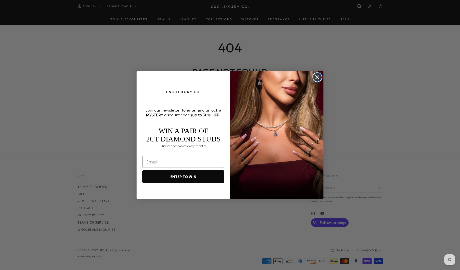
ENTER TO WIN (183, 176)
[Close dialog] (317, 77)
